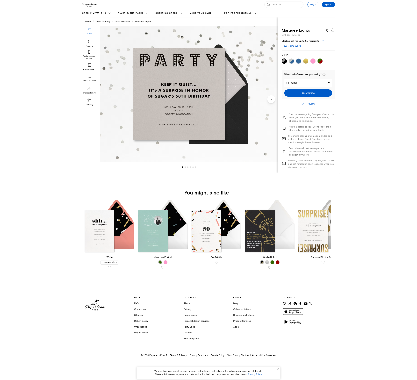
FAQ (136, 303)
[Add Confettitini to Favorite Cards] (216, 262)
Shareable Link (89, 93)
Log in (313, 4)
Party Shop (189, 326)
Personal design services (196, 321)
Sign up (328, 4)
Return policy (141, 321)
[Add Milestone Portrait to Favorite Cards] (163, 267)
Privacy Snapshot (198, 355)
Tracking (89, 104)
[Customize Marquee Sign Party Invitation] (189, 94)
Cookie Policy (217, 355)
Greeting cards (166, 13)
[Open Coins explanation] (323, 41)
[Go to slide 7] (195, 167)
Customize (308, 93)
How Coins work (291, 46)
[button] (324, 74)
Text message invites (89, 57)
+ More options (109, 262)
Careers (188, 332)
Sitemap (138, 315)
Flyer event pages (131, 13)
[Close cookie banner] (278, 369)
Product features (242, 321)
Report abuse (141, 332)
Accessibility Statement (264, 355)
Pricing (187, 309)
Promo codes (190, 315)
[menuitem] (96, 13)
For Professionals (238, 13)
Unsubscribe (140, 326)
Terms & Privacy (178, 355)
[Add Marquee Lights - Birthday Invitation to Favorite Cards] (328, 30)
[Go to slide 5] (190, 167)
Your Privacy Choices (238, 355)
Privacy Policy (254, 374)
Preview (89, 46)
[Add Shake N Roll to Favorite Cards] (270, 267)
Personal (291, 82)
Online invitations (242, 309)
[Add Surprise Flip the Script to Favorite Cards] (323, 262)
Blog (235, 303)
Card (89, 34)
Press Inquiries (191, 338)
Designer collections (243, 315)
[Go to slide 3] (185, 167)
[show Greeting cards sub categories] (181, 13)
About (187, 303)
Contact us (140, 309)
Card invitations (94, 13)
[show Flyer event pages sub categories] (147, 13)
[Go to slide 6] (193, 167)
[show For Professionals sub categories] (255, 13)
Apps (236, 326)
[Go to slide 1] (182, 167)
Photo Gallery (89, 69)
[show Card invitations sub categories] (109, 13)
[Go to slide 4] (187, 167)
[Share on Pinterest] (295, 303)
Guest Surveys (89, 80)
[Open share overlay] (333, 30)
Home (88, 21)
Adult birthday (103, 21)
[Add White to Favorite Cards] (109, 268)
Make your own (200, 13)
